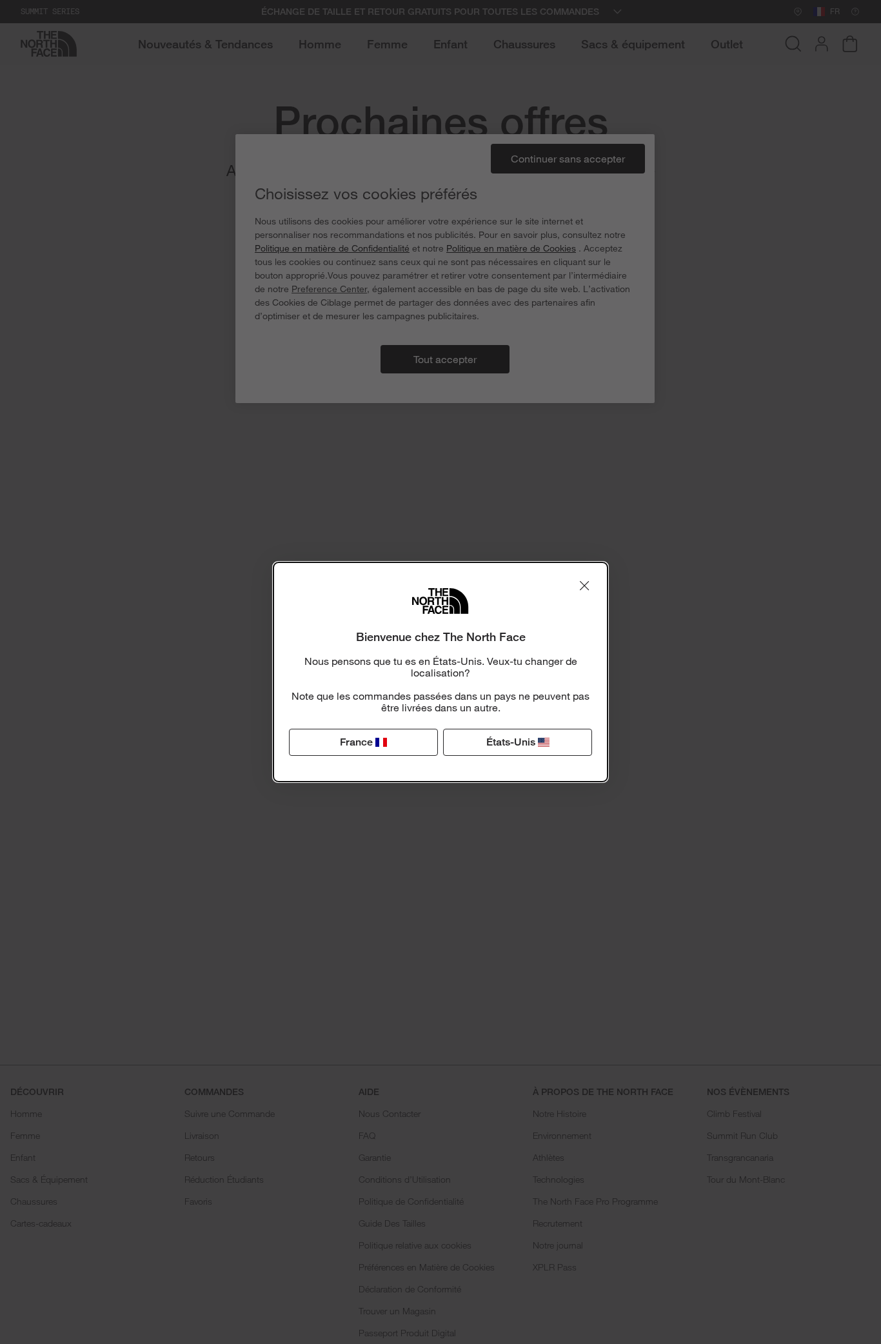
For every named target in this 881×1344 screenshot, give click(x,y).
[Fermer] (584, 585)
